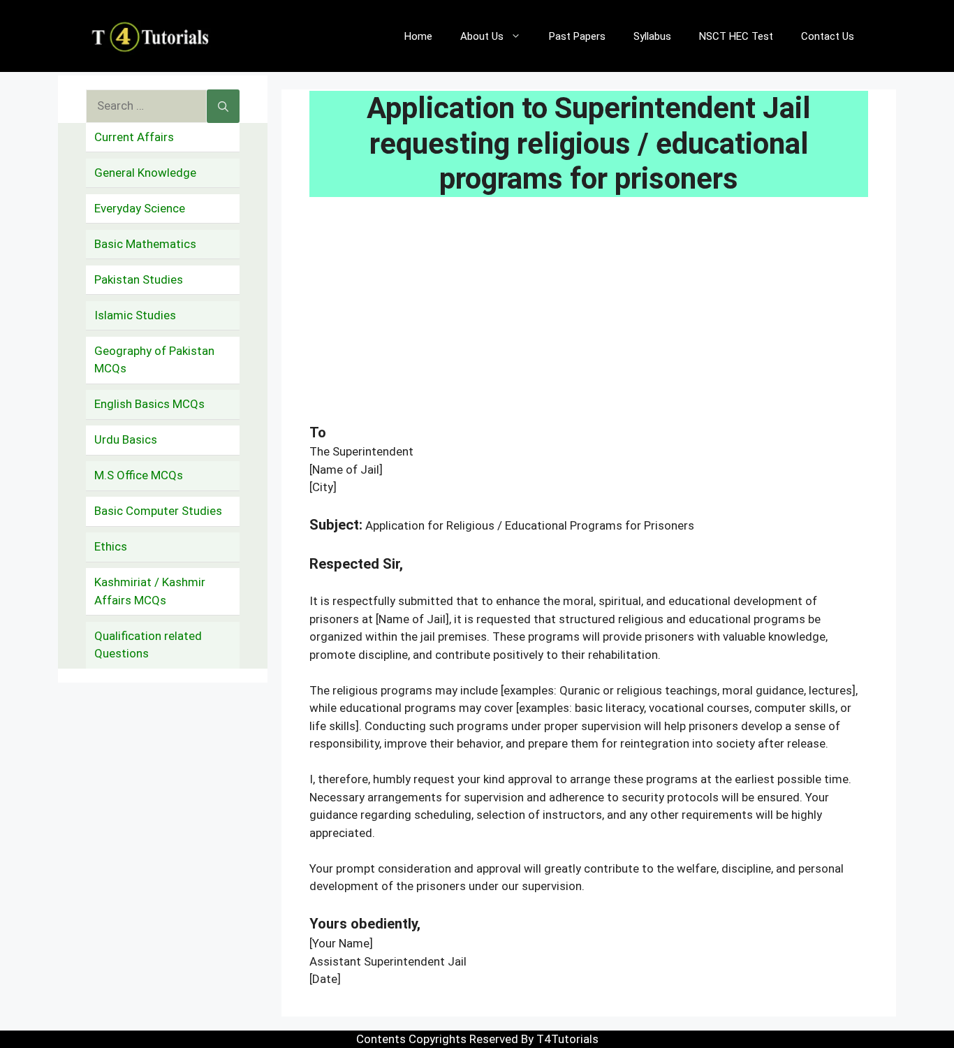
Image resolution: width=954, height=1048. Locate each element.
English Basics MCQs (149, 404)
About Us (482, 36)
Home (418, 36)
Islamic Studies (135, 315)
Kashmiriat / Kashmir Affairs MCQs (149, 591)
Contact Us (827, 36)
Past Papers (577, 36)
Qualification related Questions (148, 645)
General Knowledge (145, 173)
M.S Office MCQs (138, 475)
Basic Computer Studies (158, 511)
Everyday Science (139, 208)
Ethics (110, 546)
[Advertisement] (588, 318)
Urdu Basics (125, 439)
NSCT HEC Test (736, 36)
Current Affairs (134, 137)
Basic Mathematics (145, 244)
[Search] (223, 106)
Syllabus (652, 36)
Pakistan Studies (138, 279)
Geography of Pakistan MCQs (154, 360)
